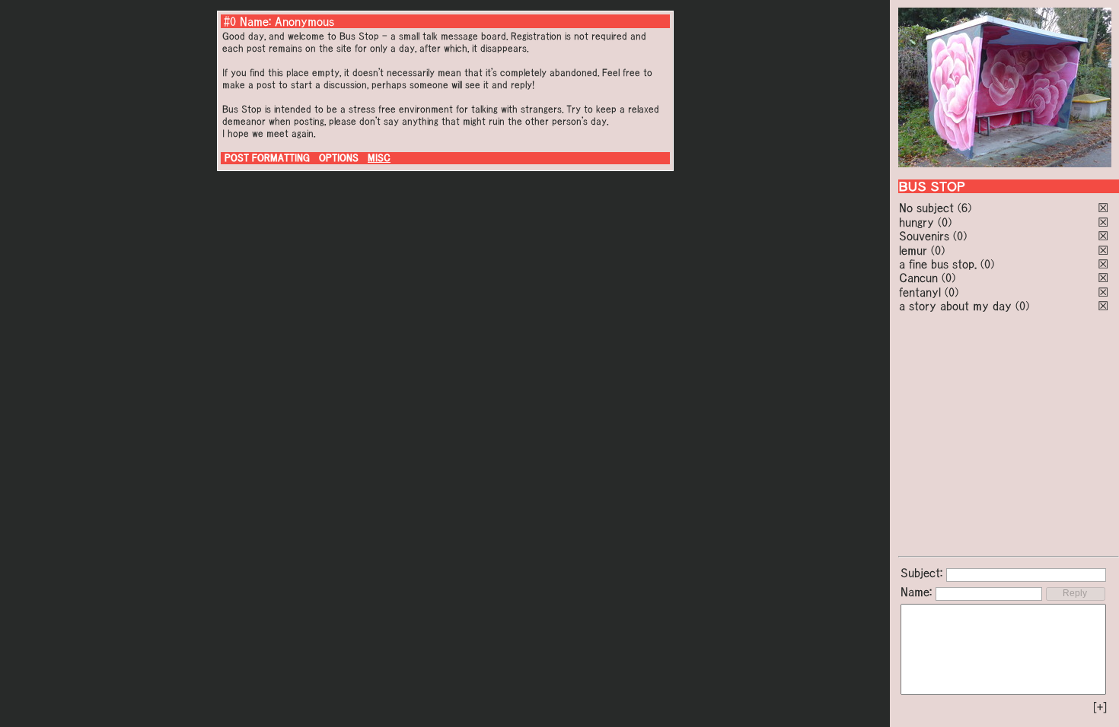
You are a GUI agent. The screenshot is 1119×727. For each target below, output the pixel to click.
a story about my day (955, 306)
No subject (928, 208)
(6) (964, 208)
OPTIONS (339, 158)
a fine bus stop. (938, 264)
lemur (913, 250)
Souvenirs (924, 236)
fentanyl (920, 292)
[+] (1100, 707)
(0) (945, 222)
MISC (379, 158)
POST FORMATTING (267, 158)
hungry (916, 222)
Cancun (918, 277)
